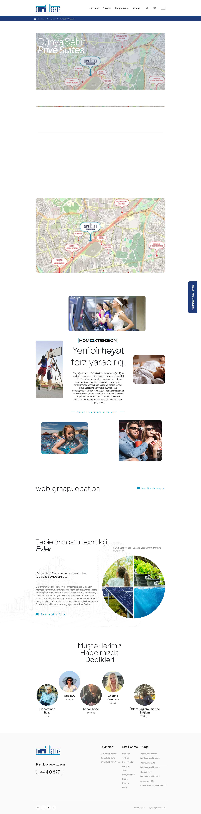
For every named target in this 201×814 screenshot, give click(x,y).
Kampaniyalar (127, 762)
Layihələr (52, 19)
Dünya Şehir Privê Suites (110, 762)
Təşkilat (125, 758)
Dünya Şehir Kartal (107, 758)
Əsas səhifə (41, 19)
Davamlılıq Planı (54, 614)
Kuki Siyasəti (139, 807)
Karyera (125, 783)
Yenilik (124, 770)
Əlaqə (124, 787)
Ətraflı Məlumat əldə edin (97, 412)
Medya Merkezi (128, 774)
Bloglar (125, 779)
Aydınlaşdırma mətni (157, 807)
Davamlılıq (126, 766)
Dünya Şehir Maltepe (108, 753)
